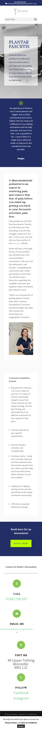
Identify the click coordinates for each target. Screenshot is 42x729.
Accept (21, 726)
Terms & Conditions (28, 714)
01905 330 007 (17, 599)
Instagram (21, 698)
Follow (21, 687)
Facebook (21, 692)
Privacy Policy (11, 714)
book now (21, 543)
